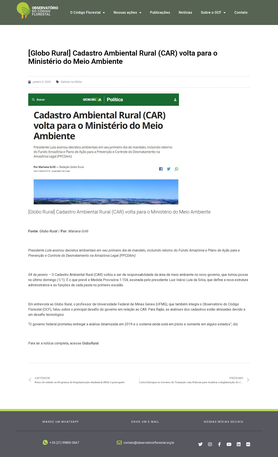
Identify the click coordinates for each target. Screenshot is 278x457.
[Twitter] (200, 444)
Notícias (185, 12)
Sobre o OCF (211, 12)
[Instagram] (210, 444)
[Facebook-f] (219, 444)
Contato (241, 12)
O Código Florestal (85, 12)
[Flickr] (248, 444)
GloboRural (90, 343)
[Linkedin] (239, 444)
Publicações (160, 12)
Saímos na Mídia (71, 81)
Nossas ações (125, 12)
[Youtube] (229, 444)
